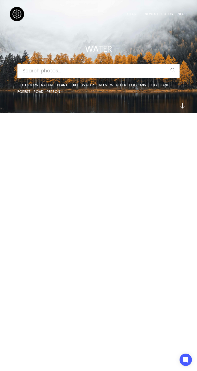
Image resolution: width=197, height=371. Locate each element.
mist (144, 85)
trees (102, 85)
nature (47, 85)
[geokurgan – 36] (123, 132)
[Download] (123, 145)
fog (133, 85)
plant (62, 85)
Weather (118, 85)
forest (24, 91)
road (39, 91)
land (165, 85)
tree (75, 85)
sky (154, 85)
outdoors (27, 85)
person (53, 91)
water (88, 85)
